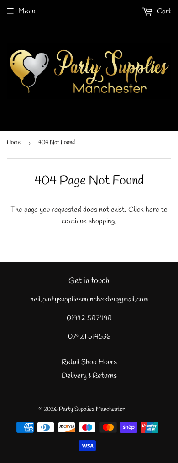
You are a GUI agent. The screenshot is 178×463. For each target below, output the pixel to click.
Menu (26, 11)
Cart (163, 11)
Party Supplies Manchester (92, 409)
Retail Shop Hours (89, 362)
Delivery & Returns (89, 376)
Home (14, 142)
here (152, 210)
